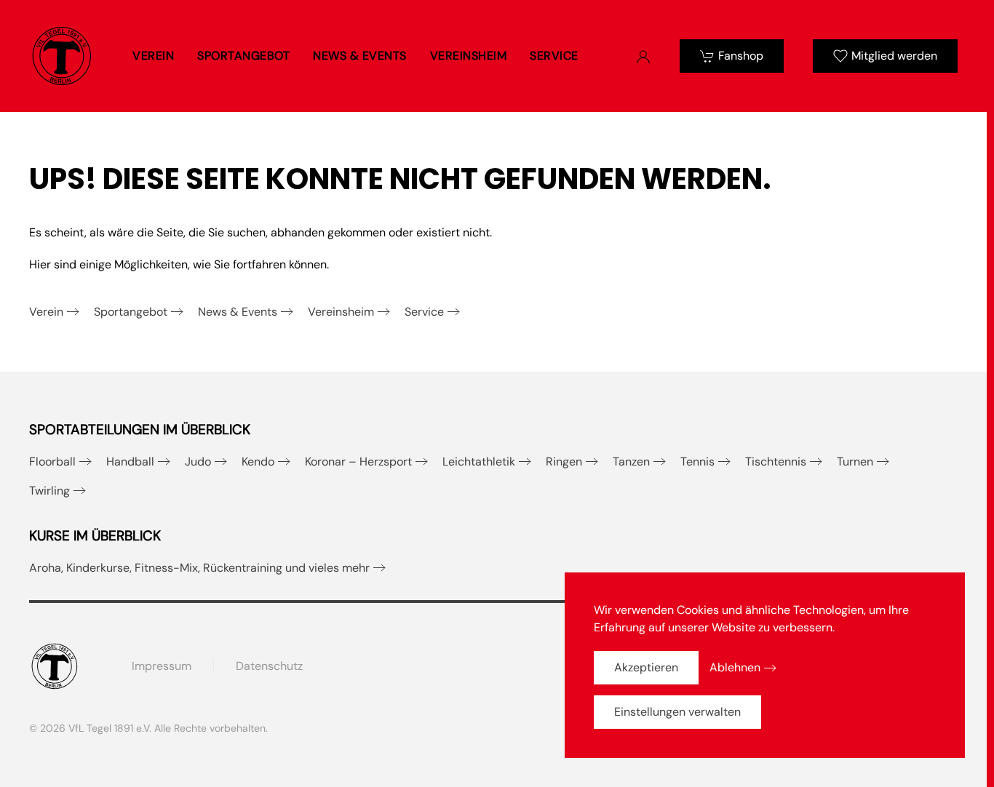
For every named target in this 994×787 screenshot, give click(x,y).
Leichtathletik (478, 461)
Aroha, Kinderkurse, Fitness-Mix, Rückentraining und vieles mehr (199, 567)
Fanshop (740, 55)
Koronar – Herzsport (358, 461)
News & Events (237, 311)
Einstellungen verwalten (677, 711)
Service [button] (554, 55)
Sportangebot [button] (243, 55)
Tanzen (631, 461)
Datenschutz (269, 666)
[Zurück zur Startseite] (62, 56)
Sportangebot (130, 311)
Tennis (697, 461)
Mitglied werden (894, 55)
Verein (46, 311)
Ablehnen (734, 667)
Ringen (564, 461)
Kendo (258, 461)
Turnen (855, 461)
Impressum (161, 666)
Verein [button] (153, 55)
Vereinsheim (341, 311)
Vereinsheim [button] (468, 55)
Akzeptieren (646, 667)
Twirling (49, 490)
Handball (130, 461)
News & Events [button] (360, 55)
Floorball (52, 461)
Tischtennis (775, 461)
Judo (198, 461)
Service (424, 311)
